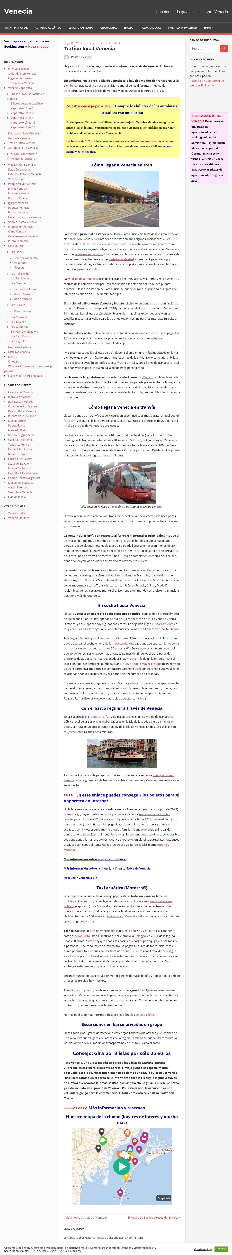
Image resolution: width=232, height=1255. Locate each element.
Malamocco (21, 263)
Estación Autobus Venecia (24, 174)
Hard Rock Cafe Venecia (23, 473)
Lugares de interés (20, 78)
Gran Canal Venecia (20, 392)
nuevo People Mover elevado (142, 664)
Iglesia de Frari (17, 454)
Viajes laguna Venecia (22, 165)
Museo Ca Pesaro (19, 468)
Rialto (128, 27)
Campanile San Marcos (22, 406)
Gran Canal (108, 27)
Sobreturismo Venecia (22, 222)
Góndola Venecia (19, 138)
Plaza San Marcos (19, 397)
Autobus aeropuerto (24, 154)
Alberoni (19, 267)
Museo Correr (17, 421)
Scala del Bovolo (18, 463)
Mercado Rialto (18, 430)
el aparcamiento (162, 624)
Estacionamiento (80, 27)
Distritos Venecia (19, 352)
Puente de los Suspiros (23, 416)
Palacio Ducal (150, 27)
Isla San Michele (21, 278)
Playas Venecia (17, 188)
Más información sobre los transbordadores (95, 859)
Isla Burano (18, 305)
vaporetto (97, 717)
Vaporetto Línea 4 (22, 118)
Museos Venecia (18, 193)
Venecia (18, 11)
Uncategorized (111, 43)
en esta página (145, 1015)
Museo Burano (23, 311)
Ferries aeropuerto (23, 158)
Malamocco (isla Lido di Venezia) (86, 1217)
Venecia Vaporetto (20, 88)
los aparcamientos (121, 643)
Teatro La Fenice (18, 444)
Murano (69, 850)
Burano (162, 845)
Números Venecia (19, 347)
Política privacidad (182, 27)
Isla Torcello (18, 322)
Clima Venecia (17, 231)
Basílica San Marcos (20, 402)
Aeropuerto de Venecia (23, 148)
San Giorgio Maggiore (25, 331)
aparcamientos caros (89, 254)
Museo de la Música (20, 483)
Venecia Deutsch (19, 518)
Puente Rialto (16, 425)
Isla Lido (16, 252)
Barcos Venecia (18, 212)
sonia (88, 57)
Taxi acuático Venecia (21, 143)
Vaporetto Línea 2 (22, 113)
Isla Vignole (18, 341)
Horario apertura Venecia (24, 217)
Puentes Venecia (18, 208)
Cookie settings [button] (203, 1249)
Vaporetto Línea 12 (23, 122)
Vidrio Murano (23, 299)
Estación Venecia (19, 169)
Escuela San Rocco (20, 449)
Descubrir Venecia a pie (80, 878)
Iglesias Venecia (18, 203)
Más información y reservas (116, 1108)
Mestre (12, 357)
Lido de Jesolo (17, 497)
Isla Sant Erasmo (21, 336)
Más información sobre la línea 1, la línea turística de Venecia (107, 868)
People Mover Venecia (22, 184)
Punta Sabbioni (18, 241)
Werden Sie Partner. (203, 85)
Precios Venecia (18, 198)
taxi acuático (115, 916)
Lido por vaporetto (26, 258)
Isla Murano (18, 283)
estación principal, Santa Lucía (114, 244)
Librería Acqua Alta (20, 459)
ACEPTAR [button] (221, 1249)
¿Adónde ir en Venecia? (23, 73)
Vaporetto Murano (26, 289)
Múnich (147, 377)
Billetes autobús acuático (27, 103)
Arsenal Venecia (18, 487)
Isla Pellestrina (20, 274)
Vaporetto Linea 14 (23, 127)
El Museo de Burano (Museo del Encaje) (153, 1217)
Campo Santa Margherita (24, 478)
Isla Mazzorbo (19, 317)
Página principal (16, 27)
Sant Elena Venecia (20, 492)
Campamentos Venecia (23, 236)
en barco (72, 85)
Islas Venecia (16, 246)
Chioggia (140, 936)
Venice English (17, 513)
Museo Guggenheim (21, 435)
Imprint (209, 27)
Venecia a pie (16, 179)
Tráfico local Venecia (21, 83)
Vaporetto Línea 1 (22, 108)
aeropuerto (82, 936)
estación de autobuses (82, 279)
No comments (92, 43)
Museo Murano (23, 294)
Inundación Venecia (20, 227)
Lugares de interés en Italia (25, 376)
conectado (99, 1238)
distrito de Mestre (121, 259)
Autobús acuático (48, 27)
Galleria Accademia (20, 440)
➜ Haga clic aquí (37, 46)
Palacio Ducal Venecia (22, 411)
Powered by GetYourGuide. (207, 81)
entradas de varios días (154, 814)
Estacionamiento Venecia (24, 133)
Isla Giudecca (19, 327)
